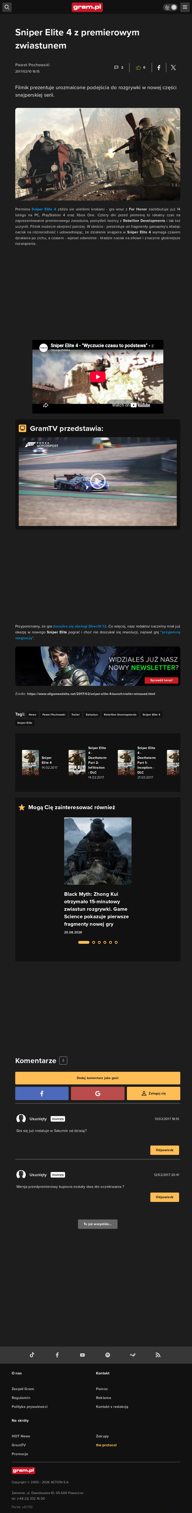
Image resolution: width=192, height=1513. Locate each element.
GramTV (19, 1445)
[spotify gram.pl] (108, 1355)
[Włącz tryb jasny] (170, 7)
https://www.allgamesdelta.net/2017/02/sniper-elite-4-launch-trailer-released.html (91, 693)
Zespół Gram (23, 1389)
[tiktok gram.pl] (33, 1355)
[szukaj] (7, 7)
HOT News (21, 1436)
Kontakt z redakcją (112, 1406)
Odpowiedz (165, 1150)
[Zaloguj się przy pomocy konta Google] (97, 1093)
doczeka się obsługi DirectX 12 (79, 626)
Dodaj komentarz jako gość (98, 1078)
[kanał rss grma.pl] (159, 1355)
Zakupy (102, 1436)
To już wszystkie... (98, 1224)
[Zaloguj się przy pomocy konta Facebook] (42, 1093)
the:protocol (106, 1445)
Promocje (20, 1454)
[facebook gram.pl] (58, 1355)
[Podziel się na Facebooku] (159, 67)
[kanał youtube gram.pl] (83, 1355)
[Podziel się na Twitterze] (173, 67)
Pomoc (102, 1389)
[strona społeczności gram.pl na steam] (133, 1355)
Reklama (103, 1397)
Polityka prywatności (30, 1406)
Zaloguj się (157, 1093)
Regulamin (21, 1397)
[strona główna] (87, 7)
